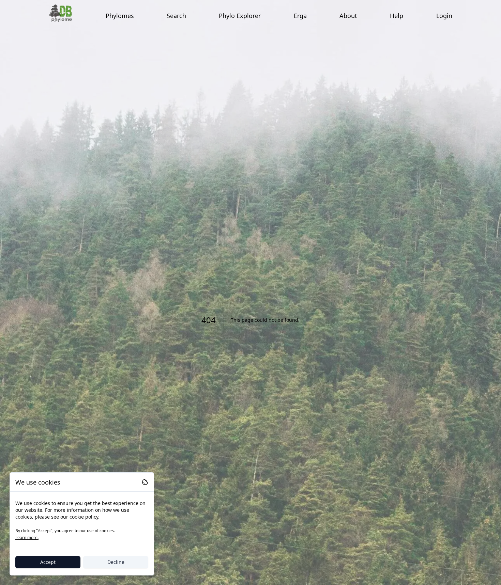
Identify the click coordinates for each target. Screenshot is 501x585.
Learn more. (27, 537)
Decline (115, 562)
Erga (300, 16)
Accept (48, 562)
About (348, 16)
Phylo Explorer (240, 16)
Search (176, 16)
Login (444, 16)
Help (396, 16)
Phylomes (120, 16)
